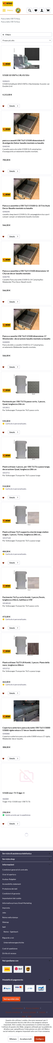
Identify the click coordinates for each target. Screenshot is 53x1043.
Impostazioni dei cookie (11, 898)
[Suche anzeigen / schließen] (29, 10)
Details (12, 106)
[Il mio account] (41, 10)
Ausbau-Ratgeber (9, 879)
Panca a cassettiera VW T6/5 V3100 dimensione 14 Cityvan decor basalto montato (25, 272)
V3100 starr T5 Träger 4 (13, 793)
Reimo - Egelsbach (11, 932)
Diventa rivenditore (13, 1012)
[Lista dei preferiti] (35, 10)
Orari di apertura (9, 874)
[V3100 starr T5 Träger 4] (26, 776)
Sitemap (5, 922)
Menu (10, 10)
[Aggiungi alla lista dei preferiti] (3, 106)
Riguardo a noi (8, 938)
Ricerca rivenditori (32, 1008)
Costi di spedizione (9, 948)
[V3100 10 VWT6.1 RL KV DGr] (26, 58)
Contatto (42, 1012)
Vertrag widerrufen (11, 999)
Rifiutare (13, 1039)
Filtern (8, 35)
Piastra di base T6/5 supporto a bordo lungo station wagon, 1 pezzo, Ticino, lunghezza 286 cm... (25, 533)
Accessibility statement (11, 884)
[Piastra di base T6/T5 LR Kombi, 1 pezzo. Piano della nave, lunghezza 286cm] (26, 645)
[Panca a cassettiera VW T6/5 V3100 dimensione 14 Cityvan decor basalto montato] (26, 254)
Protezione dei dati (9, 889)
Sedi (4, 927)
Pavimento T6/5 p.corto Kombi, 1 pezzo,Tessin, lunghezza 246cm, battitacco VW (23, 598)
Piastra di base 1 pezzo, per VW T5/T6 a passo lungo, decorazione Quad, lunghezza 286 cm (26, 467)
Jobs (4, 912)
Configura (40, 1039)
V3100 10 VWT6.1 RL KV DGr (16, 75)
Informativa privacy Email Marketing (17, 903)
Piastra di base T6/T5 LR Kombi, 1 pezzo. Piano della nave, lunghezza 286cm (25, 663)
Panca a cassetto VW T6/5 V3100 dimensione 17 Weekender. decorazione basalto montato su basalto (26, 337)
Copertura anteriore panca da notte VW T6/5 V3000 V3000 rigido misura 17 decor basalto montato (26, 728)
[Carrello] (47, 10)
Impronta (6, 908)
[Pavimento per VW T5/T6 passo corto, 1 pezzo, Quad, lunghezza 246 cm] (26, 384)
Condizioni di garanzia (11, 893)
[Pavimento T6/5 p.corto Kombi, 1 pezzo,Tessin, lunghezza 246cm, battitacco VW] (26, 580)
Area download (17, 1008)
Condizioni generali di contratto (15, 870)
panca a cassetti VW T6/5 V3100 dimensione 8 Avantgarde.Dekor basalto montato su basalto (23, 141)
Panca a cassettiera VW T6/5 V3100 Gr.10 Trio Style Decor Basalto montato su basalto (26, 206)
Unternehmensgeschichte (14, 942)
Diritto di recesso (9, 953)
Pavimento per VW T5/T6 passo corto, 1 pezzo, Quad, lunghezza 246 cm (23, 402)
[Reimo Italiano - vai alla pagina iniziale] (7, 3)
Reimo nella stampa (10, 917)
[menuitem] (7, 10)
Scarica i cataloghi (29, 1012)
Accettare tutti (26, 1039)
